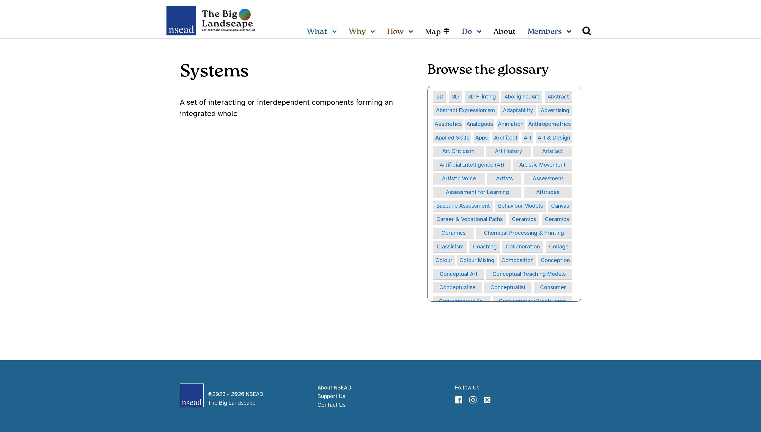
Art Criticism (458, 151)
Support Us (331, 396)
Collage (559, 246)
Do (467, 32)
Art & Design (554, 137)
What (317, 32)
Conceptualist (508, 287)
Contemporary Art (461, 301)
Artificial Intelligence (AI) (472, 164)
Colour (443, 260)
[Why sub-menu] (374, 32)
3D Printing (482, 96)
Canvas (560, 205)
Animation (510, 124)
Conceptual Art (459, 274)
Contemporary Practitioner (532, 301)
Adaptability (518, 110)
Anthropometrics (549, 124)
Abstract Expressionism (465, 110)
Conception (555, 260)
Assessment (548, 178)
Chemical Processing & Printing (524, 233)
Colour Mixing (477, 260)
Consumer (553, 287)
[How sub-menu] (412, 32)
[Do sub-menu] (480, 32)
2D (440, 96)
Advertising (555, 110)
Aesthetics (448, 124)
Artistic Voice (459, 178)
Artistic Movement (542, 164)
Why (357, 32)
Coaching (485, 246)
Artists (504, 178)
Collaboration (523, 246)
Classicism (450, 246)
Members (545, 32)
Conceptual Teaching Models (529, 274)
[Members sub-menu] (570, 32)
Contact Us (331, 404)
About (504, 32)
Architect (506, 137)
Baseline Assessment (463, 205)
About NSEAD (334, 387)
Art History (508, 151)
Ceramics (524, 219)
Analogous (479, 124)
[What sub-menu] (335, 32)
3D (455, 96)
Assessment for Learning (477, 192)
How (395, 32)
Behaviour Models (520, 205)
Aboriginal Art (521, 96)
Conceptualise (457, 287)
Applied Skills (452, 137)
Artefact (552, 151)
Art (528, 137)
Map (433, 32)
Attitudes (547, 192)
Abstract (558, 96)
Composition (517, 260)
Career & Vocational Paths (469, 219)
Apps (481, 137)
